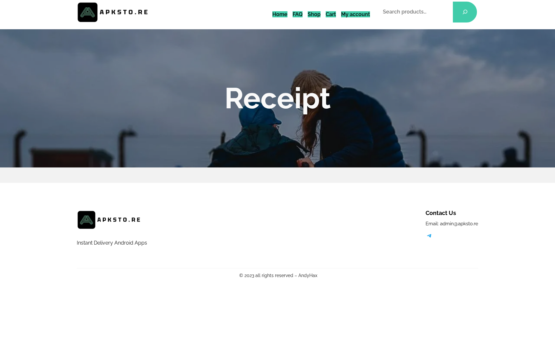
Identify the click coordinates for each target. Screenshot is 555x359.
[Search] (465, 12)
